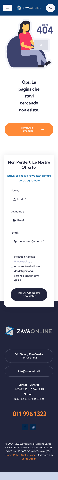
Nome (15, 190)
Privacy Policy (12, 454)
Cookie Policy (28, 454)
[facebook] (25, 427)
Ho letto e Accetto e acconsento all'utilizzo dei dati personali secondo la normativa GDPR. (27, 268)
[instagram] (33, 427)
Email (15, 232)
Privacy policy (22, 261)
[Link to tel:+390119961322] (50, 8)
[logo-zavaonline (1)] (29, 6)
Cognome (17, 211)
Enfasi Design (29, 458)
